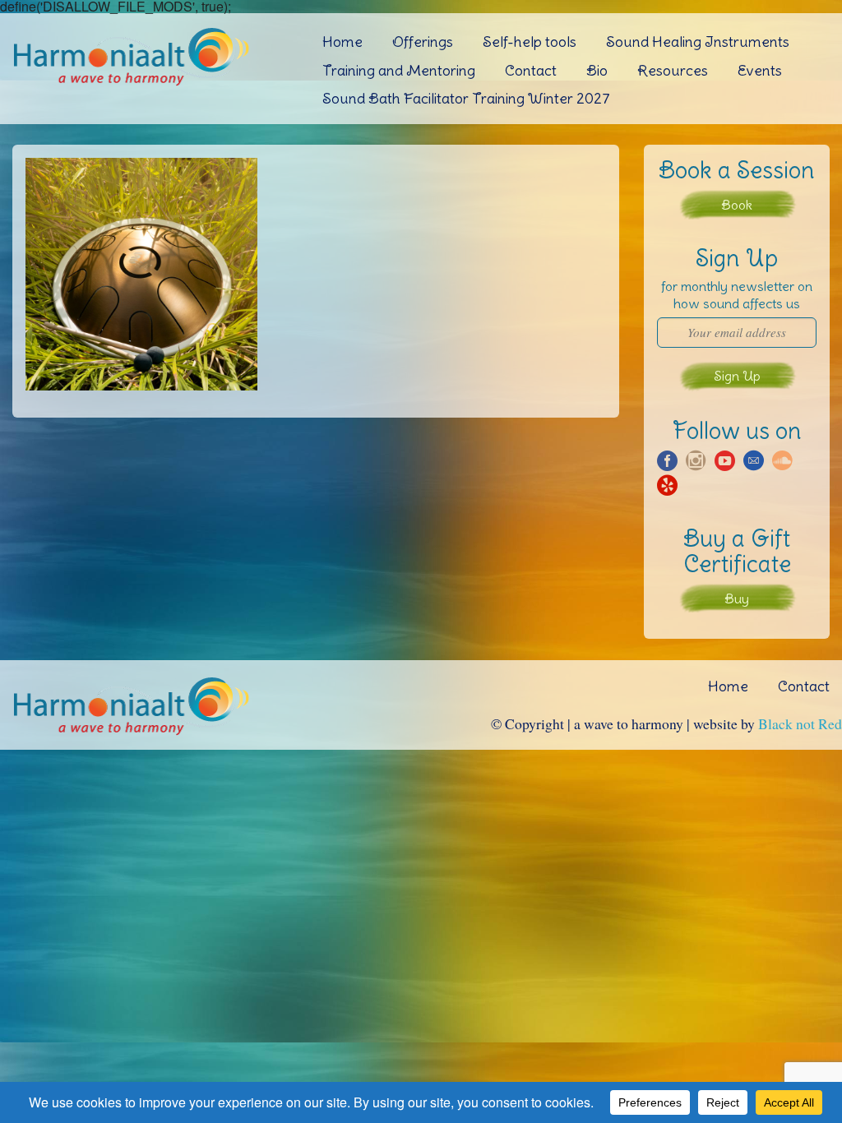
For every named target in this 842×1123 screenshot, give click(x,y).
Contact (531, 70)
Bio (597, 70)
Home (342, 41)
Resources (672, 70)
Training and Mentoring (398, 70)
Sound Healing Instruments (697, 41)
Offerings (422, 41)
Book (736, 204)
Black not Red (800, 723)
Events (760, 70)
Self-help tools (529, 41)
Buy (736, 598)
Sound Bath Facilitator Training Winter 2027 (466, 98)
